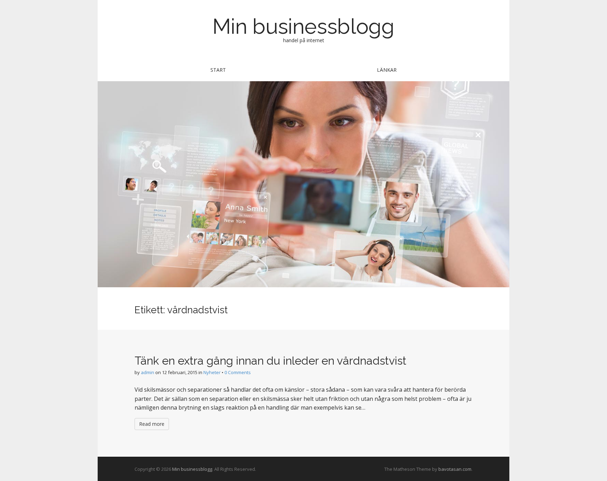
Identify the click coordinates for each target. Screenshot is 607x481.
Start (218, 69)
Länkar (387, 69)
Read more (151, 424)
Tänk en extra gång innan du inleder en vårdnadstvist (270, 360)
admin (147, 372)
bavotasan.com (454, 469)
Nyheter (212, 372)
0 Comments (237, 372)
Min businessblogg (303, 26)
